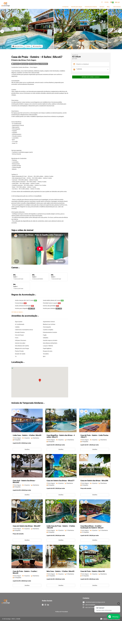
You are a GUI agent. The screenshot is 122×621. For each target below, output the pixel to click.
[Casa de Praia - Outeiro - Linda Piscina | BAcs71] (94, 420)
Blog (108, 6)
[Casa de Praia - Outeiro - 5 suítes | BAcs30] (27, 556)
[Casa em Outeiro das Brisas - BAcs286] (94, 466)
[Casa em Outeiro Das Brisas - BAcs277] (61, 466)
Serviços (102, 6)
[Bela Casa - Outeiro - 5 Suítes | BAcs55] (61, 556)
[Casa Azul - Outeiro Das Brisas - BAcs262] (27, 466)
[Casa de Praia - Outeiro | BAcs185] (94, 556)
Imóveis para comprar (91, 6)
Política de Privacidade (61, 611)
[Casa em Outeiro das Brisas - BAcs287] (27, 511)
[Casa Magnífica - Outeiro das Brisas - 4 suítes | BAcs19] (61, 420)
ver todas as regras (16, 312)
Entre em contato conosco (91, 77)
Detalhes (27, 449)
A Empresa (65, 6)
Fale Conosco (117, 6)
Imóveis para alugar (76, 6)
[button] (120, 31)
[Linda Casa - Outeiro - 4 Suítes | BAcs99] (27, 420)
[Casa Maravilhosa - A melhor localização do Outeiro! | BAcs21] (94, 511)
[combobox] (92, 69)
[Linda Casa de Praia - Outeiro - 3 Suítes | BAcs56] (61, 511)
